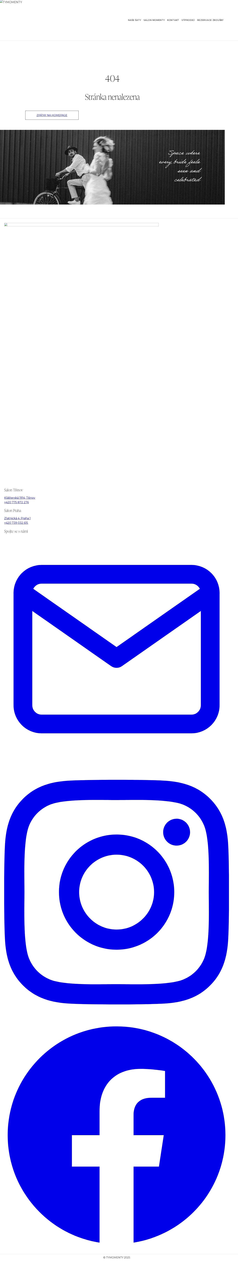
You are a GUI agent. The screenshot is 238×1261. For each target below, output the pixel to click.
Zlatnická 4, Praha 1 (17, 518)
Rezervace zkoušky (210, 20)
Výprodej (188, 20)
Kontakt (173, 20)
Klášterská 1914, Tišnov (19, 497)
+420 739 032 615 (16, 522)
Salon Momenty (154, 20)
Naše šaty (134, 20)
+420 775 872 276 (16, 502)
